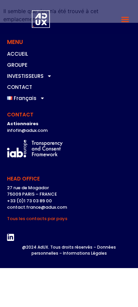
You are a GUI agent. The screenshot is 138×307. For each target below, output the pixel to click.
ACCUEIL (17, 53)
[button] (125, 19)
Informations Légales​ (85, 253)
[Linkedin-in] (10, 237)
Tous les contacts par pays (37, 218)
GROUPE (17, 64)
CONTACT (19, 87)
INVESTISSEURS (25, 76)
